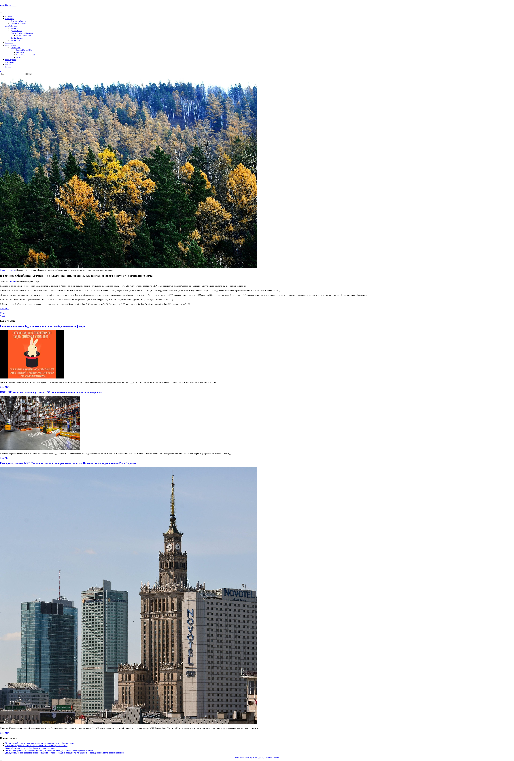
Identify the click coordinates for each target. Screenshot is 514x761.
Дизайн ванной (16, 31)
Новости (8, 16)
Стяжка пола (15, 48)
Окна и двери (10, 60)
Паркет (18, 57)
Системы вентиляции (19, 24)
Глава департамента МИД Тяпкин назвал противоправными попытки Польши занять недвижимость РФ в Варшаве (68, 463)
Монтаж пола (10, 45)
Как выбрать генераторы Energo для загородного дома (30, 748)
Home (2, 270)
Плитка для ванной (23, 36)
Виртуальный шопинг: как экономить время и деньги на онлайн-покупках (39, 743)
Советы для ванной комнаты (22, 33)
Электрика (9, 43)
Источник (4, 309)
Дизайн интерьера (12, 26)
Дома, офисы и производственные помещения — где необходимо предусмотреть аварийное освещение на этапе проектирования (64, 753)
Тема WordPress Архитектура (257, 757)
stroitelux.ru (8, 5)
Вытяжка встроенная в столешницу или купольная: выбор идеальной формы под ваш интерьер (49, 750)
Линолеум (20, 52)
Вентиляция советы (18, 21)
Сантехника (9, 62)
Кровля (8, 67)
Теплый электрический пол (26, 55)
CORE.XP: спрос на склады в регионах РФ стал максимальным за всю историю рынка (51, 392)
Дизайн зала (15, 40)
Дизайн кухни (16, 28)
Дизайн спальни (17, 38)
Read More (5, 387)
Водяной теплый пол (24, 50)
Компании (9, 64)
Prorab (13, 281)
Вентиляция (9, 19)
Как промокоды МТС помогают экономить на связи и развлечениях (36, 745)
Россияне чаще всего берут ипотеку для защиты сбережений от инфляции (43, 326)
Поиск (28, 74)
